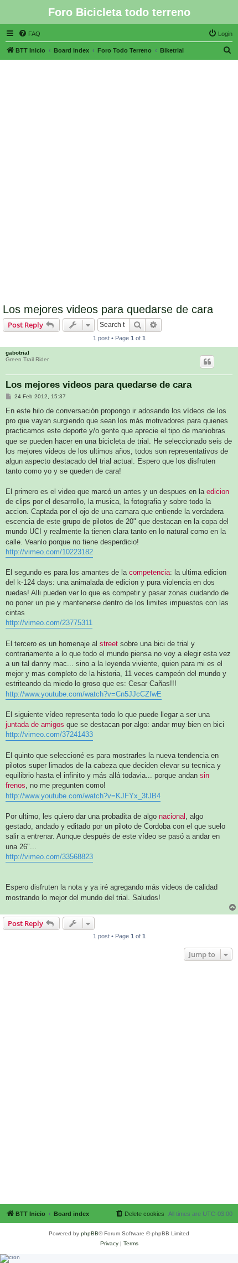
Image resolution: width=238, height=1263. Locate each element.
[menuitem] (29, 33)
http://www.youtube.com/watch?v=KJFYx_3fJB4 (83, 796)
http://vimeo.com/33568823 (49, 857)
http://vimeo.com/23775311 (49, 622)
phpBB (90, 1233)
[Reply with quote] (207, 361)
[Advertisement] (119, 179)
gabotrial (17, 353)
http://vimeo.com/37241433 (49, 734)
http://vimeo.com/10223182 (49, 552)
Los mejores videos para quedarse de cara (108, 309)
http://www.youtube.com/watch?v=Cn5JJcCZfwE (84, 694)
